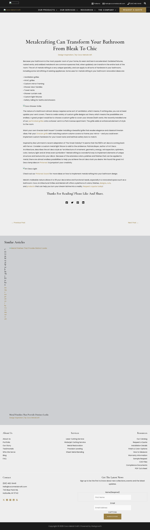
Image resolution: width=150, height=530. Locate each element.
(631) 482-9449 (9, 483)
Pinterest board (42, 173)
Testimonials (8, 448)
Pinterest (44, 162)
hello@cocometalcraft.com (15, 486)
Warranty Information (137, 455)
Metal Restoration (75, 445)
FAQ (4, 458)
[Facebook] (66, 202)
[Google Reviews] (17, 500)
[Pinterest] (77, 202)
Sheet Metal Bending (75, 452)
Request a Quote (140, 442)
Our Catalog (142, 439)
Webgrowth (96, 526)
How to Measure (140, 452)
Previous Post (18, 222)
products (31, 186)
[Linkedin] (83, 202)
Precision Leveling (75, 448)
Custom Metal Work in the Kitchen (5, 267)
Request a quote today (93, 186)
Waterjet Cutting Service (75, 442)
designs (103, 183)
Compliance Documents (136, 465)
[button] (145, 3)
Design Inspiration (65, 55)
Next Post (133, 222)
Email (112, 503)
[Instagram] (10, 500)
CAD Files (143, 462)
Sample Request (140, 458)
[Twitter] (72, 202)
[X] (4, 500)
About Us (7, 439)
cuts (109, 183)
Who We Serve (9, 452)
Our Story (7, 445)
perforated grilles (36, 121)
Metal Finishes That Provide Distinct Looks (28, 414)
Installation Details (139, 445)
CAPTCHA (112, 512)
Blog (4, 455)
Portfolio (6, 442)
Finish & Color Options (137, 448)
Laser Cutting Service (75, 439)
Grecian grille (42, 133)
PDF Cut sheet (141, 468)
